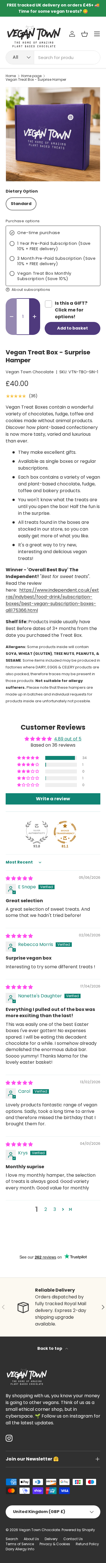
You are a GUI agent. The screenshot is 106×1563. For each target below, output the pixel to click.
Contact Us (73, 1538)
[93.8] (36, 832)
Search (12, 1538)
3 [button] (54, 1209)
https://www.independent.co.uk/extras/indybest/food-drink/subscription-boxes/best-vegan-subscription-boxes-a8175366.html (52, 600)
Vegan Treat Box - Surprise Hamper (36, 79)
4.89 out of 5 (67, 739)
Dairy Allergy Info (20, 1549)
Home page (31, 76)
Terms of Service (20, 1544)
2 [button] (45, 1209)
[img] (19, 878)
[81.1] (65, 832)
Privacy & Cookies (55, 1544)
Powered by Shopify (78, 1529)
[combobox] (53, 57)
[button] (84, 34)
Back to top (50, 1348)
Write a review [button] (53, 798)
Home (11, 76)
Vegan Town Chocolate (30, 372)
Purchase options (23, 221)
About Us (31, 1538)
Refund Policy (87, 1544)
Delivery (51, 1538)
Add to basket (72, 328)
